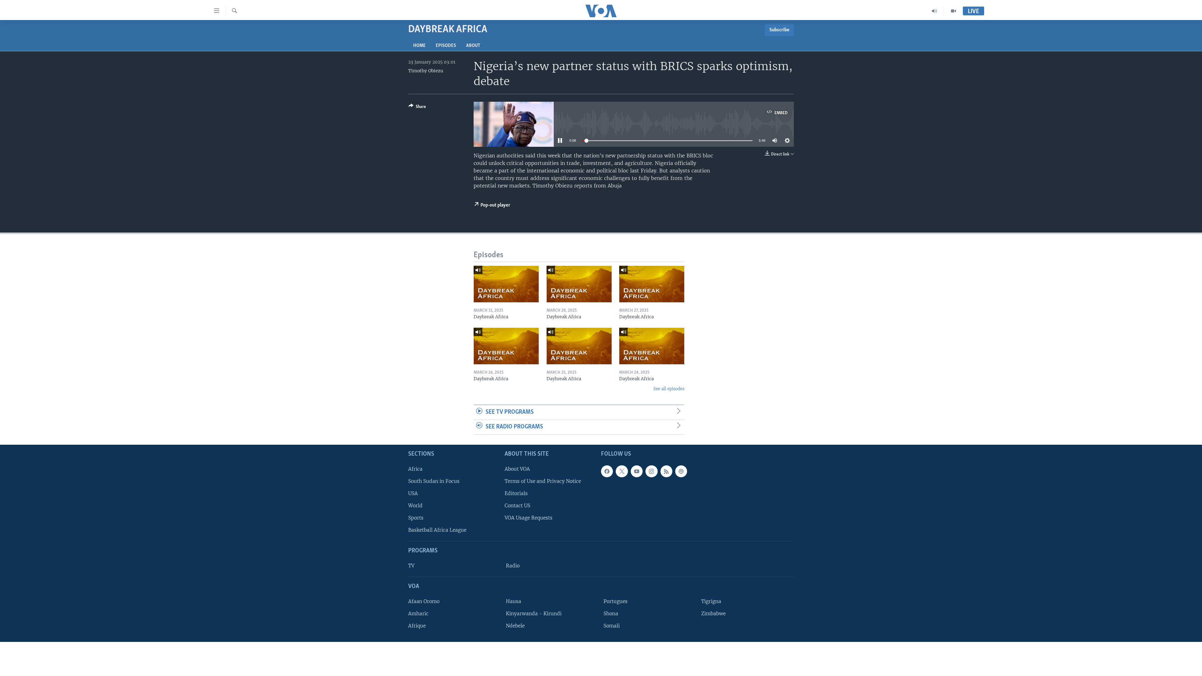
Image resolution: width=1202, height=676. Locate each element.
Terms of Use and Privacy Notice (543, 481)
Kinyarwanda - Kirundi (534, 614)
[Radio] (934, 11)
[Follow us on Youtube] (637, 471)
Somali (612, 626)
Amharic (418, 614)
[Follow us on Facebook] (607, 471)
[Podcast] (681, 471)
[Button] (417, 108)
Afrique (417, 626)
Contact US (517, 506)
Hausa (513, 601)
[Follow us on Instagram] (651, 471)
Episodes (446, 45)
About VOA (517, 469)
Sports (416, 518)
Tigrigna (711, 601)
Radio (513, 566)
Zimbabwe (713, 614)
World (415, 506)
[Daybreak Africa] (506, 284)
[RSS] (666, 471)
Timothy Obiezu (425, 71)
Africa (415, 469)
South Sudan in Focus (434, 481)
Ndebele (515, 626)
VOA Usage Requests (528, 518)
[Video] (953, 11)
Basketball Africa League (437, 530)
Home (419, 45)
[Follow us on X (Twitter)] (622, 471)
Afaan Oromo (423, 601)
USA (413, 493)
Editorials (516, 493)
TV (411, 566)
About (473, 45)
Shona (611, 614)
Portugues (616, 601)
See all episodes (668, 389)
